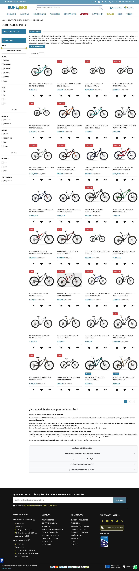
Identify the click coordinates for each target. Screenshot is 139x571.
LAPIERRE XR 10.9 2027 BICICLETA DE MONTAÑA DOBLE (41, 211)
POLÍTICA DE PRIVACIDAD (79, 532)
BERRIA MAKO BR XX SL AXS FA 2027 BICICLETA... (124, 253)
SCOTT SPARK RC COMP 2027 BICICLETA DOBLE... (39, 337)
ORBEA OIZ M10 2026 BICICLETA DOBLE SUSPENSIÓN (124, 295)
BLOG (72, 541)
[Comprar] (33, 95)
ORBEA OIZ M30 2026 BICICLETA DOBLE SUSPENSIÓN (68, 379)
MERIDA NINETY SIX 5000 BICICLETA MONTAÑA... (94, 211)
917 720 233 (113, 2)
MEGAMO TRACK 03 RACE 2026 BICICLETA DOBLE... (40, 379)
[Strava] (105, 1)
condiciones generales (31, 505)
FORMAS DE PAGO (48, 520)
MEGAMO (7, 69)
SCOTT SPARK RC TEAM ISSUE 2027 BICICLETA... (97, 337)
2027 (5, 171)
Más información (37, 47)
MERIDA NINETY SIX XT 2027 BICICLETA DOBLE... (95, 379)
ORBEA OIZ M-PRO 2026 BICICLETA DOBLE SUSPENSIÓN (97, 295)
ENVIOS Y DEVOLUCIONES (79, 520)
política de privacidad (49, 505)
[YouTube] (95, 1)
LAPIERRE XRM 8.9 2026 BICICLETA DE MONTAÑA (97, 169)
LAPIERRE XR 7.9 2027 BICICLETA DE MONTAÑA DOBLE (40, 85)
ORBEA (6, 77)
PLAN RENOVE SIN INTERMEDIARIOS (16, 1)
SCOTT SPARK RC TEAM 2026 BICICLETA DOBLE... (123, 85)
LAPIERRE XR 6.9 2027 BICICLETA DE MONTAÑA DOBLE (96, 127)
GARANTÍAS (46, 526)
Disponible (8, 181)
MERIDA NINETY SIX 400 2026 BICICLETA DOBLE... (67, 253)
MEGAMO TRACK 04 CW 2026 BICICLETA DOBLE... (123, 337)
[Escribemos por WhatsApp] (134, 566)
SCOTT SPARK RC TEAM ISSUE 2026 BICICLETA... (97, 253)
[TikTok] (102, 1)
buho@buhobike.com (126, 2)
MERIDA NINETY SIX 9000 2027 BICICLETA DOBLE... (124, 379)
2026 (5, 167)
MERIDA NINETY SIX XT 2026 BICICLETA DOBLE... (39, 295)
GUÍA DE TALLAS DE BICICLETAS (52, 529)
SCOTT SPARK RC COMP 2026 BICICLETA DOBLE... (39, 127)
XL (5, 103)
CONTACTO (74, 544)
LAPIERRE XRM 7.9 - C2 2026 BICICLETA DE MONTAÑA (123, 169)
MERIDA (7, 73)
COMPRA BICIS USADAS (49, 523)
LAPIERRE (7, 64)
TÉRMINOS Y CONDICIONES (80, 526)
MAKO (6, 134)
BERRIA (6, 60)
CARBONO (7, 124)
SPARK (6, 146)
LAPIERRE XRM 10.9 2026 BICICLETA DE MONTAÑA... (66, 169)
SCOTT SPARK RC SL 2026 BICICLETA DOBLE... (94, 85)
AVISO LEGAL (75, 523)
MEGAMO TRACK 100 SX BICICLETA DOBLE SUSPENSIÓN (69, 295)
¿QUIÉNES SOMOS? (77, 535)
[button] (1, 560)
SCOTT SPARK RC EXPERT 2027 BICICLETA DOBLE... (67, 337)
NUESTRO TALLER (48, 541)
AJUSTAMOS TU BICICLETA (50, 535)
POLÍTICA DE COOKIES (78, 529)
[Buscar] (100, 7)
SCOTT (6, 81)
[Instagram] (98, 1)
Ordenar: (35, 54)
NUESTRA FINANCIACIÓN (50, 532)
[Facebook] (91, 1)
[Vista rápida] (49, 96)
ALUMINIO (7, 120)
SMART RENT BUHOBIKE (50, 538)
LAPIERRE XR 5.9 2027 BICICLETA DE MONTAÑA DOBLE (124, 127)
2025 (5, 162)
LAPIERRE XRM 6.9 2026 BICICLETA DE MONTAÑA (69, 127)
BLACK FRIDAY (46, 544)
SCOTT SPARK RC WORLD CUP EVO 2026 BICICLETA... (69, 85)
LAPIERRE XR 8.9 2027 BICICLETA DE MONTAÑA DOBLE (68, 211)
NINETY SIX (8, 138)
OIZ (5, 142)
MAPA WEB (74, 538)
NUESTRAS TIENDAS (20, 515)
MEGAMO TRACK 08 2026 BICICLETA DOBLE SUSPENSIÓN (40, 253)
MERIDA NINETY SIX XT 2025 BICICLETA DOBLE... (123, 211)
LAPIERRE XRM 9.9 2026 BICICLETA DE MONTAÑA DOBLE (41, 169)
